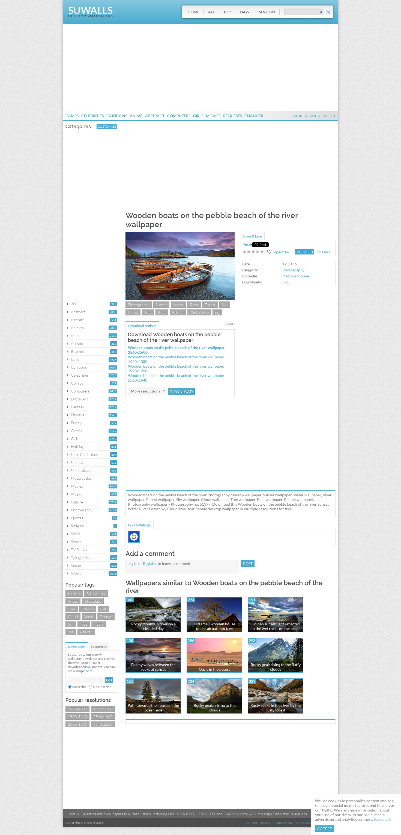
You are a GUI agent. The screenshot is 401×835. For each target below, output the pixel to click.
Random (266, 12)
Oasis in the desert (214, 669)
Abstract (154, 115)
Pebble (177, 312)
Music (76, 494)
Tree (83, 624)
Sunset (161, 304)
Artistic (77, 343)
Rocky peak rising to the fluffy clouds (276, 667)
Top (227, 12)
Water (178, 304)
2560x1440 (77, 716)
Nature (77, 502)
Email (326, 252)
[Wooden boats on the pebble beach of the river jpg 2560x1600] (180, 298)
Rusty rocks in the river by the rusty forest (275, 707)
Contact (251, 823)
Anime (136, 115)
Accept (324, 828)
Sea (71, 631)
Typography (80, 557)
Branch (88, 609)
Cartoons (116, 115)
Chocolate (92, 601)
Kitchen (74, 593)
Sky (71, 624)
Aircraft (77, 319)
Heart (98, 624)
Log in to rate (253, 252)
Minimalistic (80, 470)
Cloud (73, 616)
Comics (77, 383)
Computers (178, 115)
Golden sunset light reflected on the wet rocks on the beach (275, 626)
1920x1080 (77, 709)
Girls (198, 115)
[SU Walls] (90, 16)
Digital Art (79, 399)
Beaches (78, 351)
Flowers (77, 414)
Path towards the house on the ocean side (153, 707)
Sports (76, 541)
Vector (76, 565)
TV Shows (79, 549)
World (76, 573)
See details (382, 819)
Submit (329, 116)
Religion (77, 525)
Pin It (247, 244)
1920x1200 (102, 709)
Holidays (78, 446)
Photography (81, 510)
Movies (213, 115)
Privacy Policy (282, 823)
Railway (86, 631)
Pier (103, 609)
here (89, 671)
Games (72, 115)
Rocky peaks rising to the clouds (214, 707)
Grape (73, 601)
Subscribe (79, 687)
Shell (72, 609)
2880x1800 (77, 724)
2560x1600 (102, 716)
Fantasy (77, 407)
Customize (107, 126)
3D (73, 303)
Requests (232, 115)
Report (230, 323)
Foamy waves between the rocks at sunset (153, 667)
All (211, 12)
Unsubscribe (102, 687)
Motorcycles (81, 478)
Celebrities (92, 115)
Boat (162, 312)
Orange (106, 616)
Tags (244, 12)
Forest (210, 304)
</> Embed (304, 252)
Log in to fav (281, 252)
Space (75, 533)
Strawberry (96, 593)
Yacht (88, 616)
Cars (75, 359)
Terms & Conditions (309, 823)
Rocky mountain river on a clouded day (153, 626)
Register (313, 116)
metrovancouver (296, 276)
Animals (77, 327)
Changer (253, 115)
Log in (132, 563)
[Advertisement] (200, 67)
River (194, 304)
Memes (77, 462)
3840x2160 (102, 724)
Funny (76, 422)
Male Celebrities (84, 454)
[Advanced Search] (328, 12)
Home (193, 12)
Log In (297, 116)
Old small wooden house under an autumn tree (214, 626)
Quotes (77, 517)
